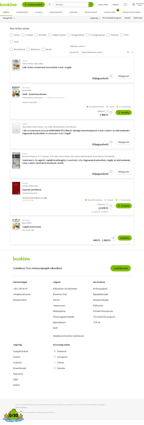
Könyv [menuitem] (6, 12)
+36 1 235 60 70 (20, 288)
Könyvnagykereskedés (63, 316)
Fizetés (16, 356)
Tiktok (60, 362)
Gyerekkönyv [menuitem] (22, 12)
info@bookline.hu (22, 294)
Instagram (62, 356)
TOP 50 (96, 322)
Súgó (15, 379)
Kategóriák (7, 18)
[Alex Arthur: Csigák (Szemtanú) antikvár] (16, 224)
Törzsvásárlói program (111, 18)
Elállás (16, 385)
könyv (24, 61)
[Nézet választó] (128, 52)
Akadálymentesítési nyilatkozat (68, 335)
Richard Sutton (28, 156)
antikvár (26, 88)
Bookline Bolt (20, 299)
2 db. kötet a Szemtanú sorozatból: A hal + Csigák (46, 67)
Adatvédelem (59, 322)
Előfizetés (138, 18)
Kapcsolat (18, 373)
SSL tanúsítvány (21, 407)
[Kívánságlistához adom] (110, 76)
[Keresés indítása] (91, 4)
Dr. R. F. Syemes (42, 156)
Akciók (127, 18)
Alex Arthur (38, 63)
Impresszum (59, 305)
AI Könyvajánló (35, 4)
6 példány (125, 238)
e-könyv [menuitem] (38, 12)
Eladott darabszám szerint (92, 52)
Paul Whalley (110, 156)
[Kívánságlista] (125, 4)
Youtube (61, 368)
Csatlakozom (121, 268)
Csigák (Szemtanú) (31, 226)
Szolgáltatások (20, 351)
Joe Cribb (48, 127)
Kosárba (125, 112)
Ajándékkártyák (100, 294)
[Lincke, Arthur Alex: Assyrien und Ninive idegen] (16, 188)
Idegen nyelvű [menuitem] (91, 12)
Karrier (56, 299)
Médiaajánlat (59, 311)
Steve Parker (27, 63)
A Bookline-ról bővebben (65, 288)
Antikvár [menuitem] (73, 12)
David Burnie (71, 127)
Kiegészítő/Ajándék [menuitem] (132, 12)
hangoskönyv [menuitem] (56, 12)
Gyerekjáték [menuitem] (111, 11)
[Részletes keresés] (49, 4)
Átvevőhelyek (19, 368)
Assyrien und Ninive (31, 189)
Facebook (61, 351)
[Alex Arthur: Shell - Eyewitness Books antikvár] (16, 91)
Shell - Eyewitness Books (34, 94)
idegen (25, 183)
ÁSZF (55, 328)
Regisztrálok (103, 5)
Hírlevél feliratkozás (103, 311)
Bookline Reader (101, 299)
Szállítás (17, 362)
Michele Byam (59, 127)
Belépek (116, 5)
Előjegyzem (123, 76)
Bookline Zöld (60, 294)
